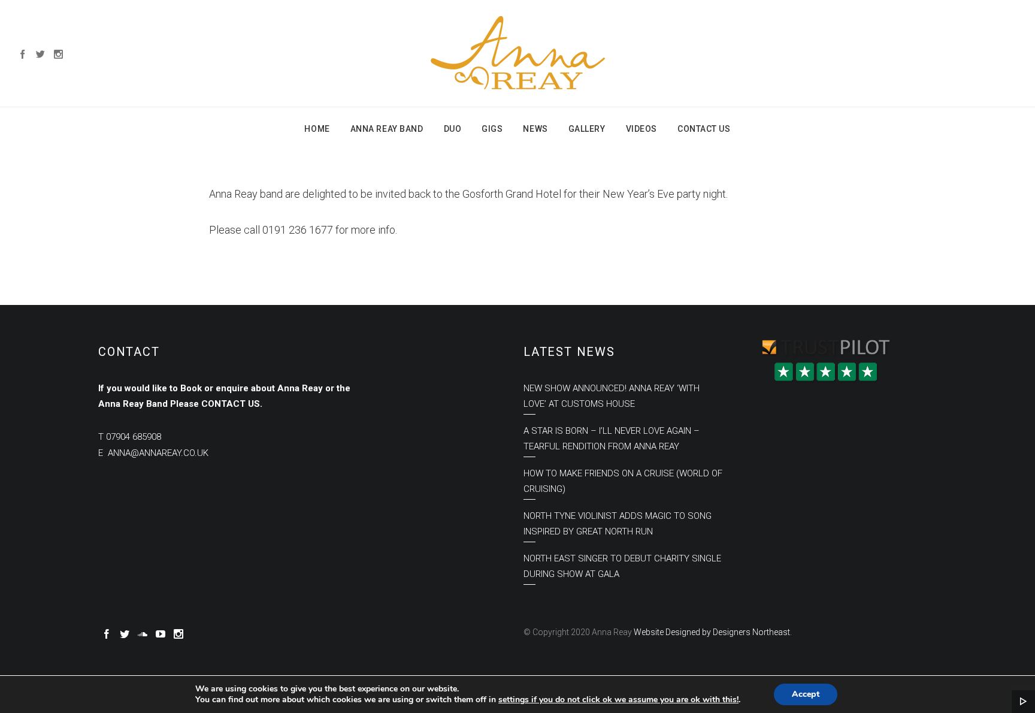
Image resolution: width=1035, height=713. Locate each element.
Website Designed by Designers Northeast (712, 632)
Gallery (587, 129)
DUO (453, 129)
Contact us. (231, 403)
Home (316, 129)
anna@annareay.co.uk (158, 453)
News (535, 129)
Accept (805, 694)
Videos (641, 129)
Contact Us (704, 129)
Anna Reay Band (386, 129)
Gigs (492, 129)
